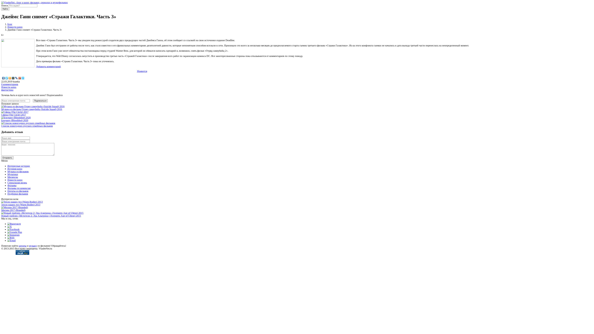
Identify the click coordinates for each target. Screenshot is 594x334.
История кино (14, 168)
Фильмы (11, 185)
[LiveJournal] (16, 78)
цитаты (22, 245)
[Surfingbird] (23, 78)
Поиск (4, 5)
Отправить (7, 158)
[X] (9, 226)
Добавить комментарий (48, 66)
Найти (5, 9)
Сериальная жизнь (17, 182)
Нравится (142, 71)
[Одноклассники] (10, 78)
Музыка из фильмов (18, 171)
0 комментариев (9, 84)
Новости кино (14, 27)
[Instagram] (13, 235)
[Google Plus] (19, 78)
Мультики (12, 174)
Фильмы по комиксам (18, 188)
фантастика (7, 90)
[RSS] (10, 237)
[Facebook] (13, 229)
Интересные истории (18, 166)
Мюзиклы (12, 177)
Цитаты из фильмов (17, 191)
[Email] (11, 240)
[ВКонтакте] (3, 78)
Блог (9, 24)
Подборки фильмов (17, 194)
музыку (33, 245)
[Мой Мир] (13, 78)
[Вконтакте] (14, 224)
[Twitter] (6, 78)
